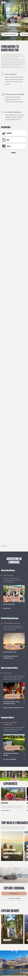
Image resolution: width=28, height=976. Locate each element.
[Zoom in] (25, 158)
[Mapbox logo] (4, 546)
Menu (22, 2)
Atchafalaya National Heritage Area (10, 657)
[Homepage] (3, 3)
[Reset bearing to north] (25, 162)
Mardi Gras (7, 608)
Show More (13, 152)
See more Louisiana (15, 898)
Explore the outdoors (10, 34)
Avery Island (7, 673)
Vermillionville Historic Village (11, 754)
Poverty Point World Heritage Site (10, 723)
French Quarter (8, 575)
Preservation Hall (9, 604)
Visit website (13, 893)
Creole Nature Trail (9, 652)
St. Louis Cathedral (9, 759)
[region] (14, 352)
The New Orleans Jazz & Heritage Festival (11, 703)
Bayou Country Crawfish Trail (13, 708)
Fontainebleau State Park (11, 623)
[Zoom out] (25, 160)
